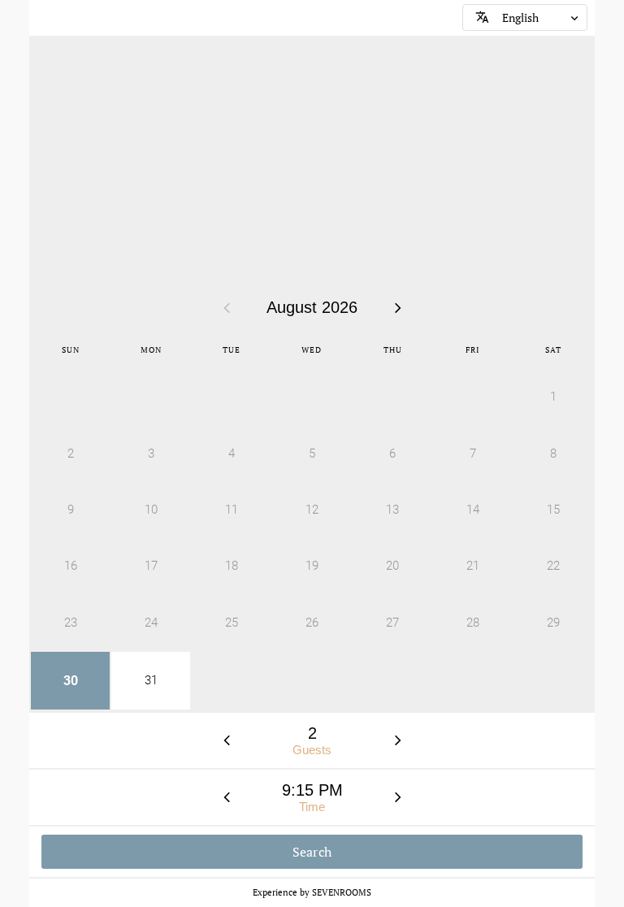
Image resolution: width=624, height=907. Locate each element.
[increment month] (398, 307)
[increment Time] (398, 797)
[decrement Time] (227, 797)
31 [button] (151, 680)
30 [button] (70, 680)
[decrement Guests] (227, 740)
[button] (524, 17)
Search (312, 852)
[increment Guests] (398, 740)
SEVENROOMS (341, 892)
